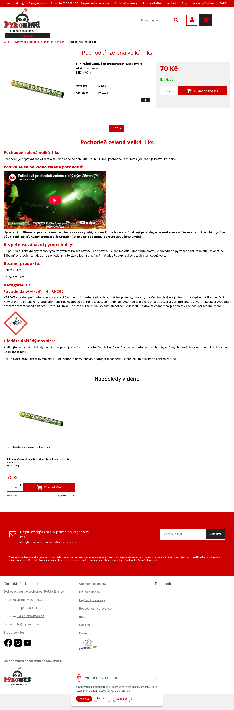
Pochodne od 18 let (54, 42)
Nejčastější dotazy (204, 3)
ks (168, 91)
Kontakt (171, 3)
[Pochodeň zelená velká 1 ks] (38, 89)
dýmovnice (47, 347)
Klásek (102, 85)
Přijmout (84, 698)
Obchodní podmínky (125, 3)
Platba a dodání (152, 3)
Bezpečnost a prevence (95, 3)
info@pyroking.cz (37, 3)
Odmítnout (122, 698)
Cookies (84, 625)
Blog (184, 3)
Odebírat (215, 534)
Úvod (15, 3)
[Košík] (206, 20)
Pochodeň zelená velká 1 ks (28, 447)
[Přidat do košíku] (49, 487)
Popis (116, 128)
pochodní (116, 359)
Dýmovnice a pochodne (26, 42)
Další (223, 3)
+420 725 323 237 (66, 3)
